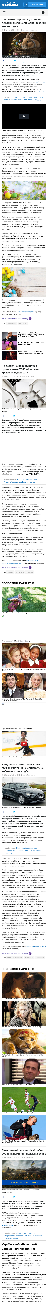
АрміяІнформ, (7, 1225)
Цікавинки (22, 323)
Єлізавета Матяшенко (30, 30)
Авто (9, 958)
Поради (10, 572)
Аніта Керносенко (28, 376)
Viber (30, 318)
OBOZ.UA (40, 92)
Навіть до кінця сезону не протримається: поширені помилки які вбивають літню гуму (23, 850)
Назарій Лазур (28, 1157)
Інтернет (29, 572)
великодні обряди (27, 312)
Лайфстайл (17, 958)
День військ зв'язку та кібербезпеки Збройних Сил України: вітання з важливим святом (23, 1235)
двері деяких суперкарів (36, 946)
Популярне (11, 323)
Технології (19, 572)
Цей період (40, 82)
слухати (36, 4)
